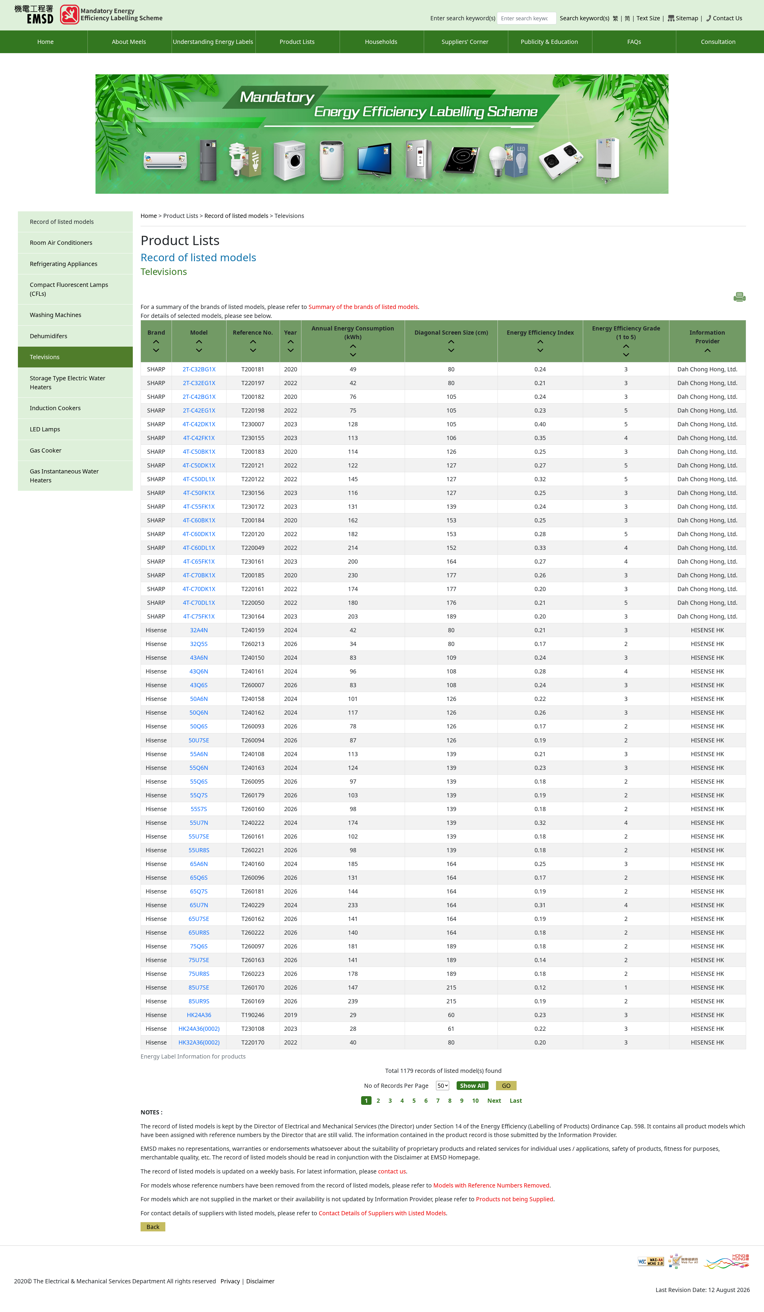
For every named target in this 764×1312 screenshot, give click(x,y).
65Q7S (199, 891)
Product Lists (297, 42)
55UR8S (199, 850)
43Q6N (199, 671)
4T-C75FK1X (199, 616)
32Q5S (199, 644)
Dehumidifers (48, 336)
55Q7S (199, 795)
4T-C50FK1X (199, 493)
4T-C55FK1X (199, 506)
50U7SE (199, 740)
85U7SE (199, 987)
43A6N (199, 657)
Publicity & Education (549, 42)
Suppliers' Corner (465, 42)
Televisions (44, 357)
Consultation (718, 42)
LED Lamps (45, 429)
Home (45, 42)
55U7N (199, 823)
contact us (392, 1171)
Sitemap (687, 18)
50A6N (199, 699)
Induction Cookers (55, 408)
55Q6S (199, 781)
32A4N (199, 630)
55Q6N (199, 768)
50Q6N (199, 712)
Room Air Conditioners (61, 243)
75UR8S (199, 974)
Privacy (230, 1281)
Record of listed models (236, 216)
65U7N (199, 905)
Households (381, 42)
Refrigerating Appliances (63, 264)
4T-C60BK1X (199, 520)
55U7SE (199, 836)
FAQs (634, 42)
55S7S (199, 809)
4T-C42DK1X (199, 424)
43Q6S (199, 685)
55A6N (199, 754)
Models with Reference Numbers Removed (491, 1185)
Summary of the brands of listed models (363, 307)
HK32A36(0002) (199, 1042)
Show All (472, 1086)
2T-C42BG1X (199, 397)
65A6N (199, 864)
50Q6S (199, 726)
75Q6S (199, 946)
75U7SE (199, 960)
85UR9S (199, 1001)
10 (475, 1100)
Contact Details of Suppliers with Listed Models (382, 1213)
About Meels (129, 42)
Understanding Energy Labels (213, 42)
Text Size (648, 18)
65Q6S (199, 877)
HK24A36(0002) (199, 1029)
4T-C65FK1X (199, 561)
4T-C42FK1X (199, 438)
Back (153, 1227)
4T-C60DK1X (199, 534)
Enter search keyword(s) (462, 18)
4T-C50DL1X (199, 479)
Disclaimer (260, 1281)
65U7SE (199, 919)
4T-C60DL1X (199, 548)
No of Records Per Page (396, 1086)
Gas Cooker (45, 450)
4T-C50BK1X (199, 451)
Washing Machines (55, 315)
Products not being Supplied (514, 1199)
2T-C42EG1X (199, 410)
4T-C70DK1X (199, 589)
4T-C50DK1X (199, 465)
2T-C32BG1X (199, 369)
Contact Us (727, 18)
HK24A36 (199, 1015)
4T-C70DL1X (199, 603)
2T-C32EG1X (199, 383)
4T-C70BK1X (199, 575)
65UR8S (199, 932)
